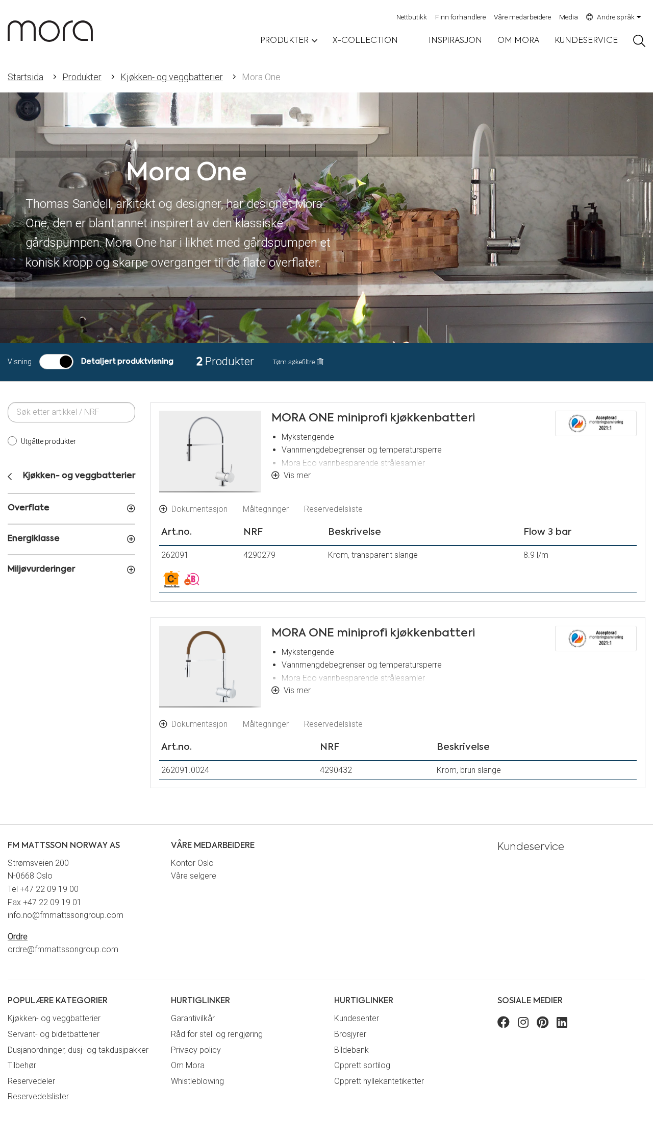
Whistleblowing (197, 1081)
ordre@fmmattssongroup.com (63, 949)
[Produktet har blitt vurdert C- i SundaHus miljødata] (171, 579)
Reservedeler (31, 1081)
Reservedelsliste (333, 509)
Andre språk (616, 17)
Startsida (25, 77)
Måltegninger (266, 509)
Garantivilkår (193, 1018)
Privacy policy (196, 1050)
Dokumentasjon (199, 509)
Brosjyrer (350, 1034)
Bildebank (351, 1050)
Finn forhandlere (460, 17)
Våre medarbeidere (522, 17)
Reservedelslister (38, 1096)
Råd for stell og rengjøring (217, 1034)
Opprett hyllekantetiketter (379, 1081)
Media (568, 17)
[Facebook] (503, 1024)
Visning (20, 362)
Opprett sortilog (362, 1065)
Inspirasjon (455, 41)
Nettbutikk (411, 17)
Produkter (82, 77)
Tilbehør (22, 1065)
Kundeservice (586, 41)
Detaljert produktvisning (127, 361)
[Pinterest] (542, 1024)
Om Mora (518, 41)
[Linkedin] (562, 1024)
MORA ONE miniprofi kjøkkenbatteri (373, 418)
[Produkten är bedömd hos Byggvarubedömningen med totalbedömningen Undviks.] (192, 579)
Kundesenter (356, 1018)
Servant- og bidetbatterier (53, 1034)
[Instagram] (523, 1024)
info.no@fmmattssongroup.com (65, 915)
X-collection (365, 41)
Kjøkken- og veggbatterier (171, 77)
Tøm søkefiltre (293, 362)
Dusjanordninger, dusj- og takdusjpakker (78, 1050)
